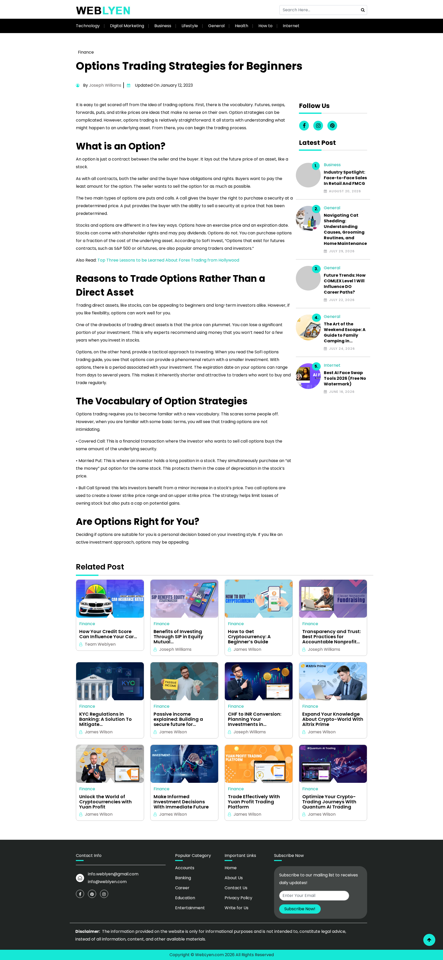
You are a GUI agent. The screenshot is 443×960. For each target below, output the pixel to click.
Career (182, 888)
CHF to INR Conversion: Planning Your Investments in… (254, 719)
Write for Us (236, 908)
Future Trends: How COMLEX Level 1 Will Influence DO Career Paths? (345, 284)
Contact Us (236, 888)
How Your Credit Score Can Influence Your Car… (108, 634)
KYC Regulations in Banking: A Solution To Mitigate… (105, 719)
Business (162, 26)
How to (265, 26)
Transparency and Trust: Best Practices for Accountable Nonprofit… (331, 636)
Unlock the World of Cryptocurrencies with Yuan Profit (105, 801)
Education (185, 898)
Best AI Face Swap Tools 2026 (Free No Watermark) (345, 378)
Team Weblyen (100, 644)
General (216, 26)
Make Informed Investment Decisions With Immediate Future (181, 801)
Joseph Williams (105, 85)
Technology (88, 26)
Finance (86, 52)
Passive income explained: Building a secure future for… (178, 719)
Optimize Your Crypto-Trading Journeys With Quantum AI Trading (329, 801)
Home (231, 868)
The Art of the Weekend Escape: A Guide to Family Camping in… (345, 332)
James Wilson (247, 649)
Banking (183, 878)
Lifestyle (190, 26)
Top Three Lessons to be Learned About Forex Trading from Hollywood (168, 260)
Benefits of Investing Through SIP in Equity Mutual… (178, 636)
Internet (291, 26)
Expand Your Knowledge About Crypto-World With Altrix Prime (332, 719)
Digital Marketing (127, 26)
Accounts (184, 868)
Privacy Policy (238, 898)
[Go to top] (429, 940)
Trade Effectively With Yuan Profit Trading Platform (254, 801)
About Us (234, 878)
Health (241, 26)
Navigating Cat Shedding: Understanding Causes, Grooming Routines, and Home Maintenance (345, 229)
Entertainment (190, 908)
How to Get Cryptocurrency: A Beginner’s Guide (249, 636)
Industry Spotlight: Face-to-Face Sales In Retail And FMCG (345, 177)
